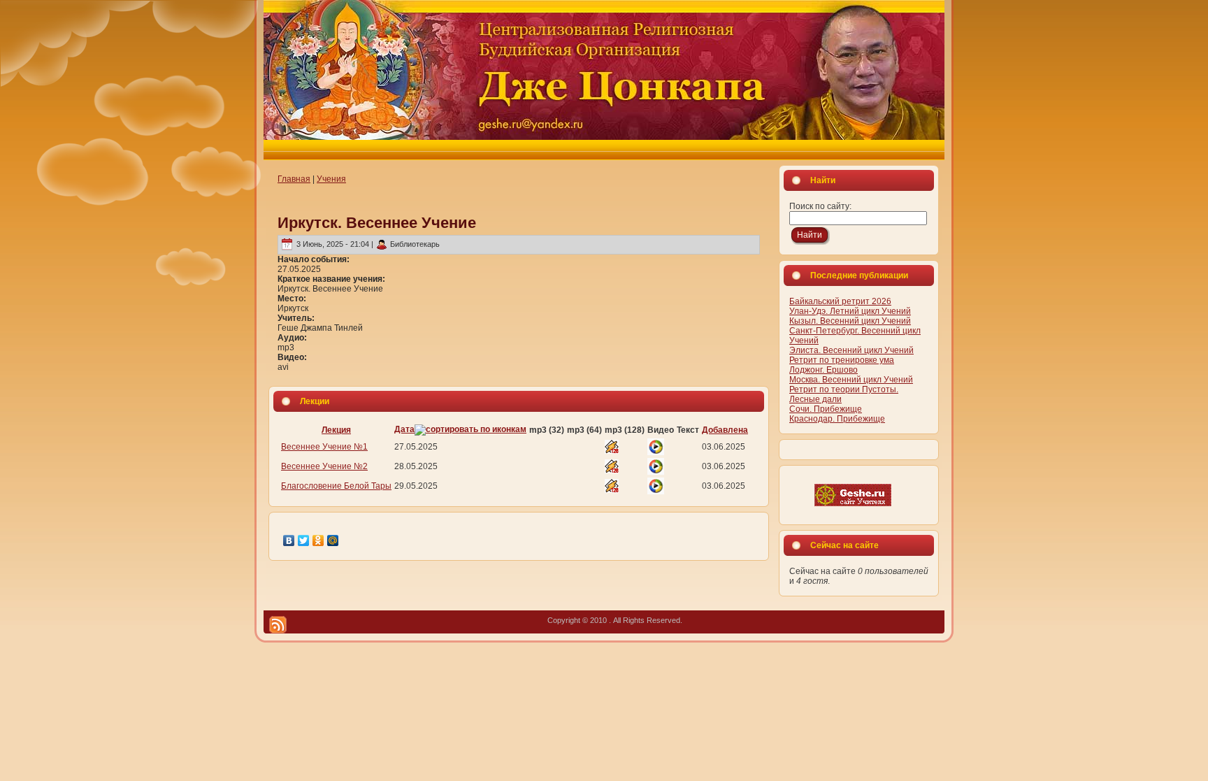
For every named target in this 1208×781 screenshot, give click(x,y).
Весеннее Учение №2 (324, 466)
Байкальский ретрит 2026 (840, 301)
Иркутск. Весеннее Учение (377, 222)
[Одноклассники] (318, 540)
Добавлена (725, 430)
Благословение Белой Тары (336, 486)
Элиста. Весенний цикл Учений (851, 350)
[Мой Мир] (333, 540)
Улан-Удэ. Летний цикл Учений (850, 311)
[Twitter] (303, 540)
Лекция (336, 430)
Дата (404, 429)
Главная (294, 179)
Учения (331, 179)
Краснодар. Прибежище (837, 419)
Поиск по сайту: (820, 206)
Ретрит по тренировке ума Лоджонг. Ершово (841, 365)
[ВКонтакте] (289, 540)
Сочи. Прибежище (825, 409)
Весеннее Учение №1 (324, 447)
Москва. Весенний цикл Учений (851, 380)
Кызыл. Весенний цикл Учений (850, 321)
